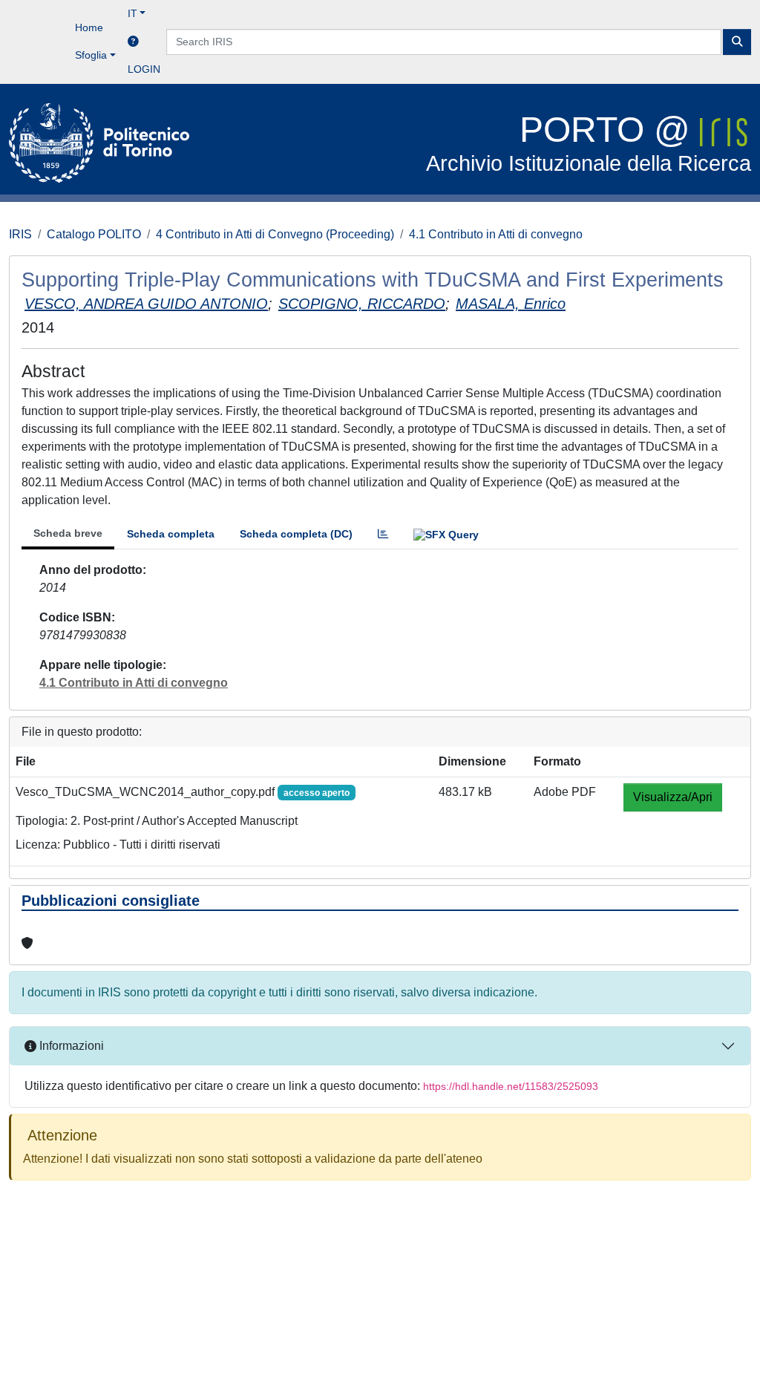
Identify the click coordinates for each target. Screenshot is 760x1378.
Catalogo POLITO (94, 234)
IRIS (20, 234)
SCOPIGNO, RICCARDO (361, 303)
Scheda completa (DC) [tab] (296, 534)
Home (89, 27)
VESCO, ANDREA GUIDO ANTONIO (146, 303)
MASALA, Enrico (511, 303)
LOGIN (144, 69)
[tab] (383, 534)
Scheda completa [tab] (170, 534)
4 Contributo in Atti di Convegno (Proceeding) (275, 234)
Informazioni (70, 1045)
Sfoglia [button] (91, 55)
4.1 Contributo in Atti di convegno (496, 234)
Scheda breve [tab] (67, 533)
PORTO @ (588, 143)
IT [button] (132, 13)
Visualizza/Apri (672, 797)
